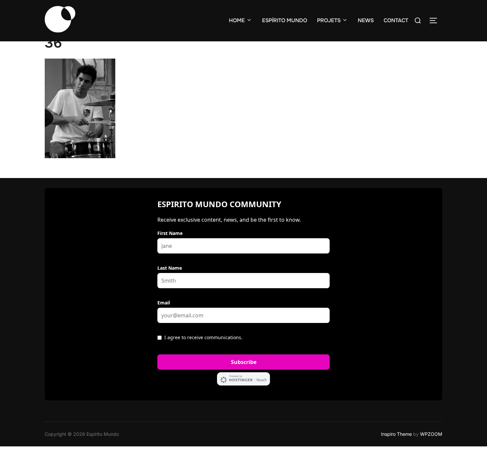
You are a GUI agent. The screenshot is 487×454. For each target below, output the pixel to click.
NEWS (366, 20)
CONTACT (396, 20)
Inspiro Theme (396, 434)
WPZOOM (431, 434)
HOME (237, 20)
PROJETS (329, 20)
